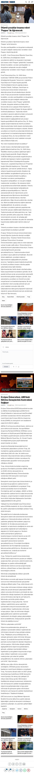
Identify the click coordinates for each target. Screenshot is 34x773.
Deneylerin (12, 708)
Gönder (6, 366)
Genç (3, 296)
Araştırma (4, 708)
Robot (3, 300)
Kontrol (19, 708)
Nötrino (26, 708)
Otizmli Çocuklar (21, 296)
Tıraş (3, 712)
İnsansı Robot (10, 296)
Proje (28, 296)
